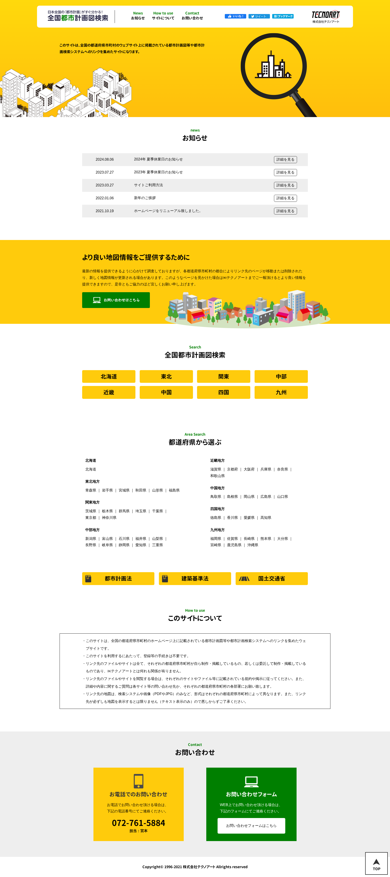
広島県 (265, 496)
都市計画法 (118, 578)
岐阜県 (107, 545)
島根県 (232, 496)
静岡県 (124, 545)
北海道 (109, 376)
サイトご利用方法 (148, 185)
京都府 (232, 469)
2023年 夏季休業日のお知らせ (158, 172)
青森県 (90, 490)
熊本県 (265, 539)
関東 (223, 376)
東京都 (90, 518)
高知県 (265, 518)
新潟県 (90, 539)
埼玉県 (140, 511)
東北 (166, 376)
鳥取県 (215, 496)
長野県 (90, 545)
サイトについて (163, 16)
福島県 (174, 490)
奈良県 (282, 469)
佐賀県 (232, 539)
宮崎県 (215, 545)
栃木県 (107, 511)
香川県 (232, 518)
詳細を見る (285, 159)
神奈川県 (109, 518)
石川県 (124, 539)
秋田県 (140, 490)
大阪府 (249, 469)
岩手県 (107, 490)
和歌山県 (217, 476)
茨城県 (90, 511)
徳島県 (215, 518)
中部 (281, 376)
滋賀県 (215, 469)
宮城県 (124, 490)
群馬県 (124, 511)
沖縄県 (252, 545)
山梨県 (157, 539)
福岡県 (215, 539)
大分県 (282, 539)
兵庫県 (265, 469)
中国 (166, 392)
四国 (223, 392)
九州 (281, 392)
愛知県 (140, 545)
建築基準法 (195, 578)
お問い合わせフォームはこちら (251, 826)
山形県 (157, 490)
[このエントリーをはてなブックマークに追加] (283, 16)
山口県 (282, 496)
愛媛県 (249, 518)
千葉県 (157, 511)
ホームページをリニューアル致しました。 (168, 211)
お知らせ (138, 16)
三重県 (157, 545)
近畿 (108, 392)
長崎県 (249, 539)
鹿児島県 (234, 545)
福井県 (140, 539)
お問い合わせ (192, 16)
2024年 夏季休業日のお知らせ (158, 159)
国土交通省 (271, 578)
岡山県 (249, 496)
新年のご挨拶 (145, 198)
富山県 (107, 539)
